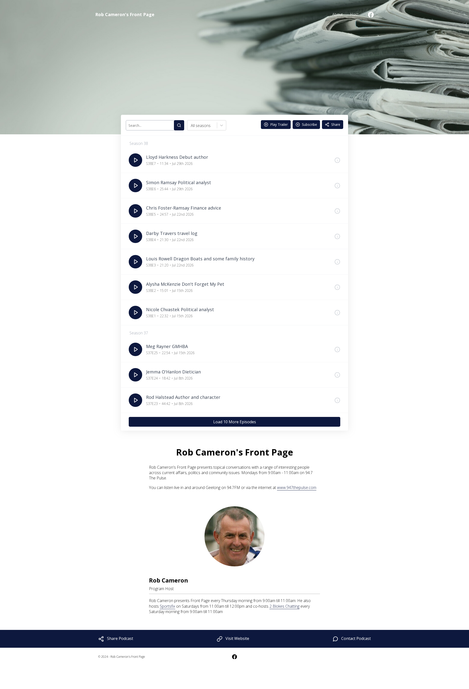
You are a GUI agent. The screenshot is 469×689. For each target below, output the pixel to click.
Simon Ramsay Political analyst (178, 182)
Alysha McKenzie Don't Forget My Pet (185, 284)
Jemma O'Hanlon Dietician (173, 372)
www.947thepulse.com (296, 487)
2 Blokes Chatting (284, 606)
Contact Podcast (356, 638)
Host (354, 14)
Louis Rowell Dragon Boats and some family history (200, 259)
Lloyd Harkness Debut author (177, 157)
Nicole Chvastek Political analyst (180, 309)
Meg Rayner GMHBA (167, 346)
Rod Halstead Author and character (183, 397)
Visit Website (237, 638)
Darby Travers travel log (171, 233)
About (337, 14)
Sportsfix (167, 606)
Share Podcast (120, 638)
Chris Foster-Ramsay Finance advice (183, 208)
